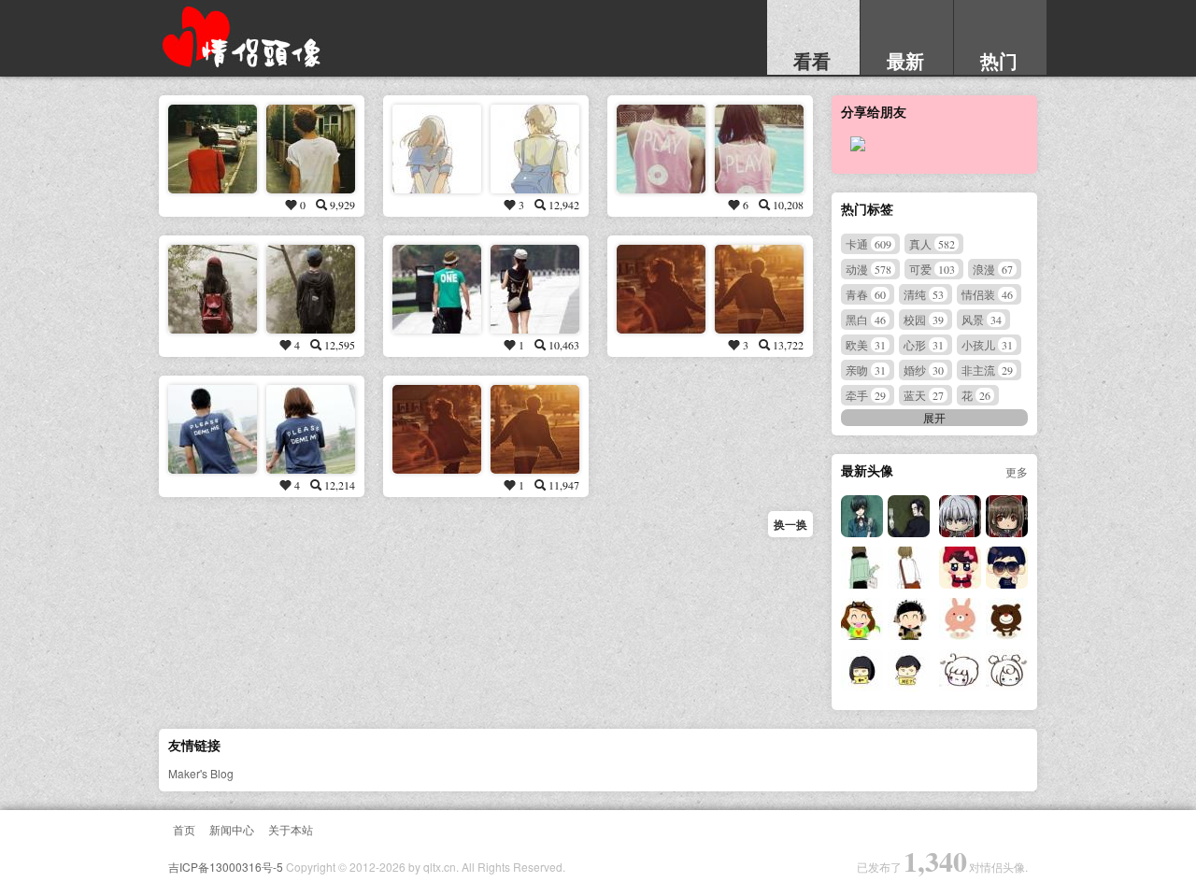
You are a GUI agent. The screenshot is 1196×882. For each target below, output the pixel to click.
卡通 (868, 243)
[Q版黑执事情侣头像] (960, 516)
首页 (184, 829)
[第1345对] (862, 568)
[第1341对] (862, 670)
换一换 (790, 524)
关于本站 (290, 829)
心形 (924, 344)
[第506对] (661, 149)
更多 (1016, 471)
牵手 (866, 395)
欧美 (866, 344)
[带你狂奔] (661, 289)
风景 (981, 319)
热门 (999, 60)
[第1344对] (960, 568)
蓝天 (924, 395)
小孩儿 (987, 344)
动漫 (868, 269)
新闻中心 (231, 829)
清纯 (924, 294)
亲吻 (866, 369)
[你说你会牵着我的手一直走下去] (212, 429)
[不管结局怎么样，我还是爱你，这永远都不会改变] (436, 289)
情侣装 (987, 294)
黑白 (866, 319)
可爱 (932, 269)
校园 (924, 319)
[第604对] (212, 289)
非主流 (987, 369)
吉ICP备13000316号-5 (225, 867)
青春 (866, 294)
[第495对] (212, 149)
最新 (905, 60)
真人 (932, 243)
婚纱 (924, 369)
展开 (934, 417)
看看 (812, 60)
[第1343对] (862, 619)
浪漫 (993, 269)
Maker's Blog (201, 773)
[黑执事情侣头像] (862, 516)
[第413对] (436, 429)
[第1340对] (960, 670)
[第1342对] (960, 619)
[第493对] (436, 149)
